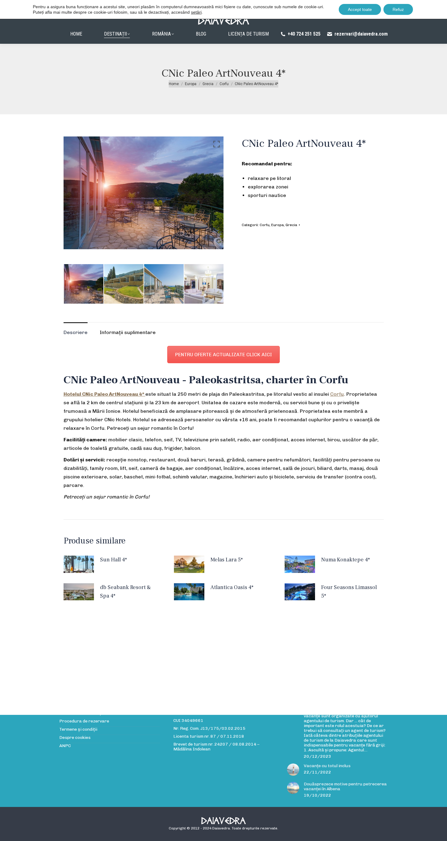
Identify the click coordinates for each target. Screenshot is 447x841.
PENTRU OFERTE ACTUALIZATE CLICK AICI (223, 354)
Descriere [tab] (76, 332)
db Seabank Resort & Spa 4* (125, 591)
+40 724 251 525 (304, 34)
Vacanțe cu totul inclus (327, 765)
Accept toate (360, 9)
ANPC (65, 745)
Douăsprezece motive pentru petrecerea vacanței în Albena (345, 786)
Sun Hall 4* (113, 559)
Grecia (291, 225)
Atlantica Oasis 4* (231, 587)
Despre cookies (75, 737)
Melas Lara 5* (226, 559)
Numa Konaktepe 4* (345, 559)
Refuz (398, 9)
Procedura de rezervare (84, 721)
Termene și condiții (78, 729)
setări (196, 12)
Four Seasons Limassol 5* (349, 591)
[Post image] (293, 769)
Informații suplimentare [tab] (128, 332)
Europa (277, 225)
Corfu (264, 225)
